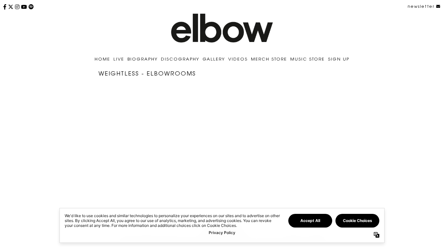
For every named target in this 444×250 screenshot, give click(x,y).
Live (118, 59)
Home (102, 59)
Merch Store (269, 59)
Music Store (307, 59)
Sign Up (338, 59)
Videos (238, 59)
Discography (180, 59)
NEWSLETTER (422, 6)
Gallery (213, 59)
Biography (142, 59)
